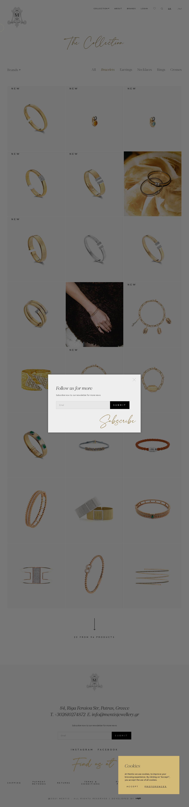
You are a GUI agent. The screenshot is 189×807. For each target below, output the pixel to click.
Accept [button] (133, 787)
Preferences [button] (156, 787)
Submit (119, 405)
